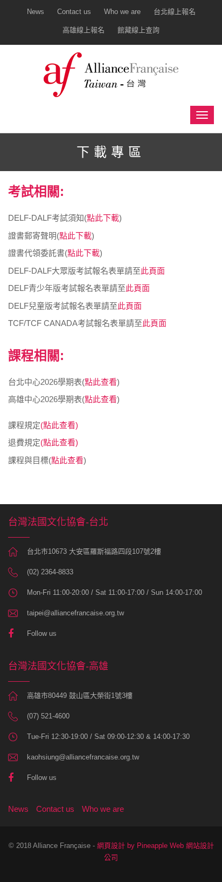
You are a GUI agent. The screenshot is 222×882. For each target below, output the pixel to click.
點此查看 (101, 381)
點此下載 (103, 217)
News (35, 12)
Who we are (122, 12)
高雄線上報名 (84, 30)
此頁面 (153, 270)
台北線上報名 (175, 12)
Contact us (74, 12)
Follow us (42, 633)
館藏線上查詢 (138, 30)
